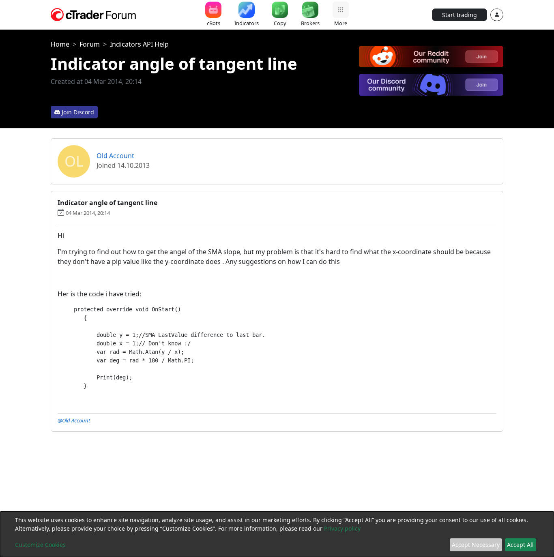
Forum (89, 44)
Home (60, 44)
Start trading (459, 15)
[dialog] (277, 534)
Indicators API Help (139, 44)
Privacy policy (342, 528)
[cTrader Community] (94, 13)
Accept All (520, 544)
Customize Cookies (40, 544)
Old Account (115, 155)
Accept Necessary (476, 544)
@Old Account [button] (74, 420)
